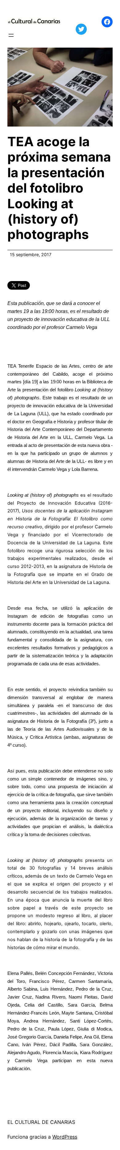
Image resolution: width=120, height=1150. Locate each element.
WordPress (64, 1137)
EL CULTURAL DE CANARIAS (41, 1122)
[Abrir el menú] (11, 35)
